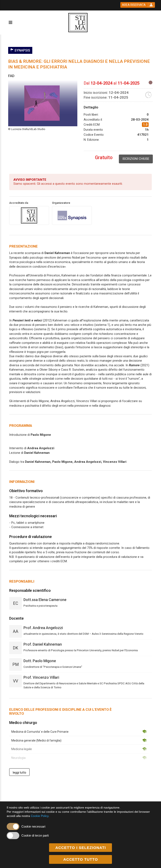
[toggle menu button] (10, 22)
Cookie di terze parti (35, 835)
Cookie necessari (33, 826)
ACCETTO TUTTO (80, 859)
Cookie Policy (39, 816)
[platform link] (78, 22)
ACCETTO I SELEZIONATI (80, 848)
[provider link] (29, 215)
